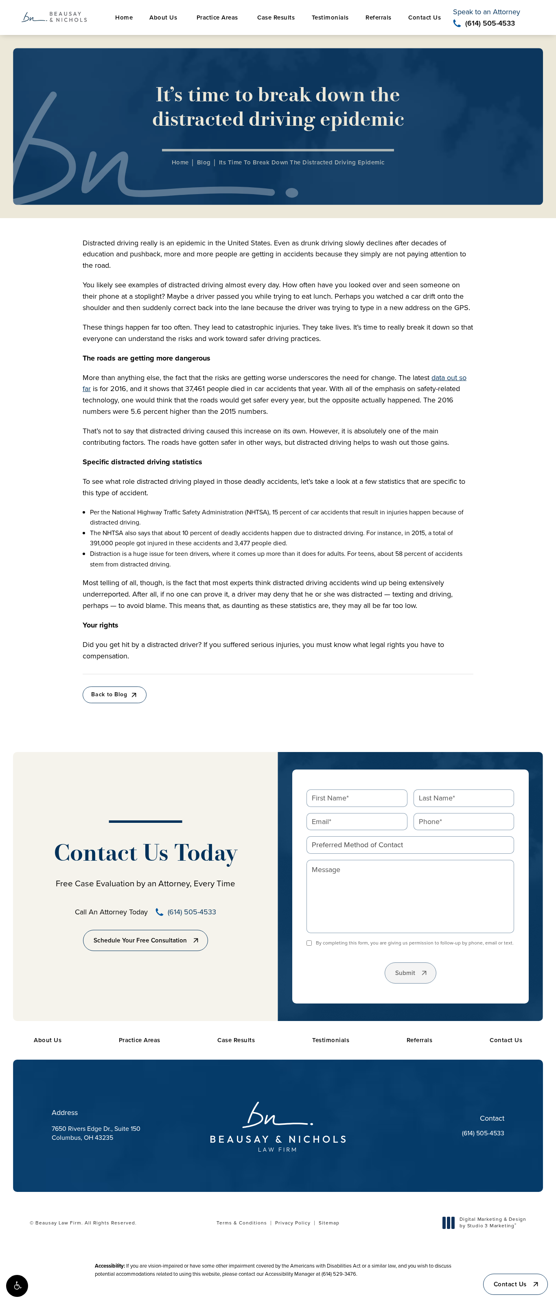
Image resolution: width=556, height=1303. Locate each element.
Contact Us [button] (510, 1284)
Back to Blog (109, 694)
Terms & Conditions (242, 1222)
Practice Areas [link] (217, 17)
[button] (17, 1286)
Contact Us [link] (424, 17)
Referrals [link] (379, 17)
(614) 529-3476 (339, 1274)
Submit (405, 973)
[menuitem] (124, 17)
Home (180, 162)
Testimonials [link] (330, 17)
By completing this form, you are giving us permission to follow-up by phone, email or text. (415, 943)
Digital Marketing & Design (492, 1222)
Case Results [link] (276, 17)
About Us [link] (163, 17)
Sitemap (329, 1222)
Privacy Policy (293, 1222)
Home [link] (124, 17)
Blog (204, 162)
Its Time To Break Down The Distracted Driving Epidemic (302, 162)
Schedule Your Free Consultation (140, 940)
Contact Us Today (146, 855)
